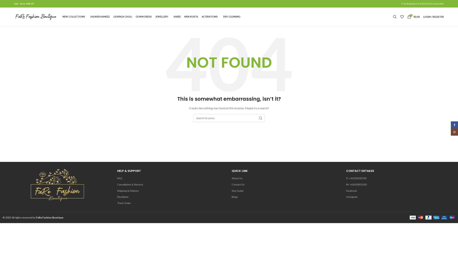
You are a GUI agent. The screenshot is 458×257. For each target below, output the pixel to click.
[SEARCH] (261, 118)
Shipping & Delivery (128, 190)
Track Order (124, 203)
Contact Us (238, 184)
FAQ (119, 178)
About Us (237, 178)
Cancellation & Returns (130, 184)
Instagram (352, 196)
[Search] (394, 16)
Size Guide (237, 190)
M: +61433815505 (356, 184)
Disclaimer (123, 196)
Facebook (351, 190)
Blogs (235, 196)
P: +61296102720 (356, 178)
